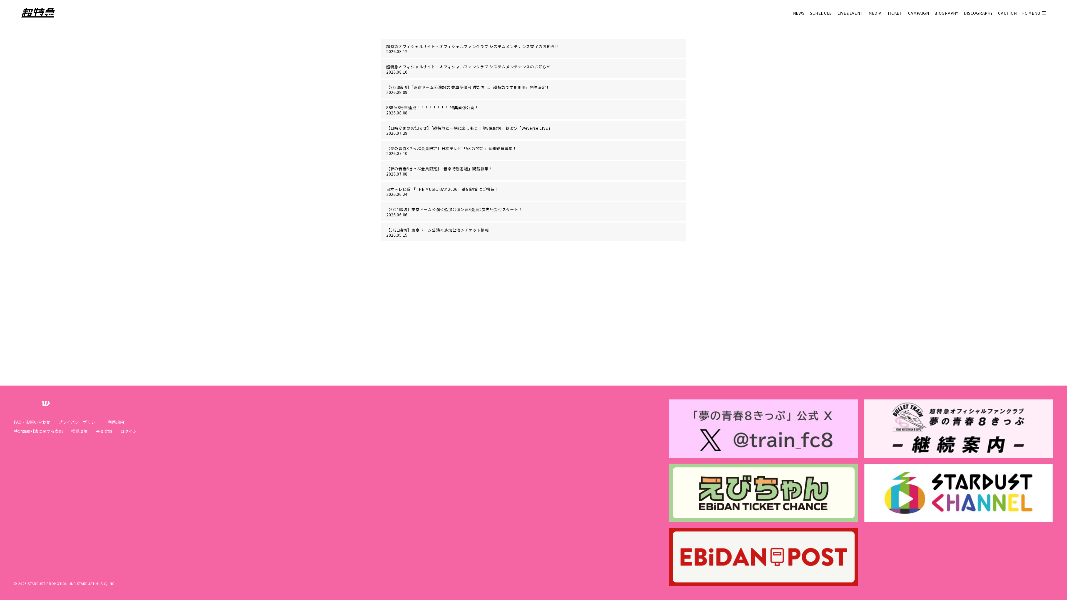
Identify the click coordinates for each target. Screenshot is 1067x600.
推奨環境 (79, 431)
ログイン (129, 431)
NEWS (799, 13)
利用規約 (116, 422)
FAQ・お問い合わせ (32, 422)
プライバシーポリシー (79, 422)
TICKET (895, 13)
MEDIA (875, 13)
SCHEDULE (821, 13)
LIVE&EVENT (850, 13)
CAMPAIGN (918, 13)
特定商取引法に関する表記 (38, 431)
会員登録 (104, 431)
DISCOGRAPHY (978, 13)
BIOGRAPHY (946, 13)
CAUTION (1007, 13)
